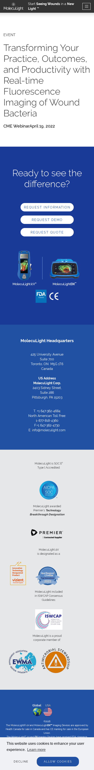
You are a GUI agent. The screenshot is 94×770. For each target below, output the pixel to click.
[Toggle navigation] (86, 6)
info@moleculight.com (48, 430)
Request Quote (47, 232)
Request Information (47, 207)
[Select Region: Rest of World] (37, 710)
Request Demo (47, 220)
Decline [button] (21, 761)
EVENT (9, 35)
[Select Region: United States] (47, 710)
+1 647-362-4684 (48, 411)
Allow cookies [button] (58, 761)
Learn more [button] (36, 750)
